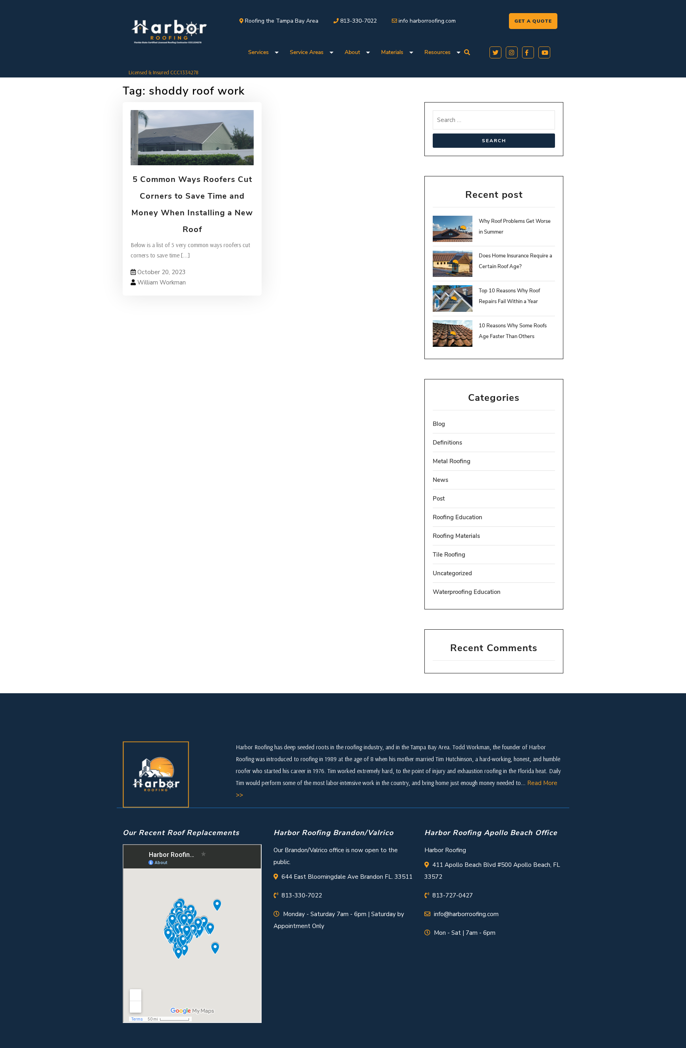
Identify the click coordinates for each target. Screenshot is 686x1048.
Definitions (447, 443)
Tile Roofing (449, 555)
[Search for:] (494, 121)
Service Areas (307, 52)
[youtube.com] (543, 52)
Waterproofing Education (467, 592)
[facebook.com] (526, 52)
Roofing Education (457, 517)
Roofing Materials (456, 536)
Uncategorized (452, 573)
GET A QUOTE (533, 21)
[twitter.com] (494, 52)
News (440, 480)
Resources (437, 52)
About (352, 52)
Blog (439, 424)
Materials (392, 52)
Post (439, 499)
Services (258, 52)
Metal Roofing (451, 461)
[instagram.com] (510, 52)
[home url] (156, 774)
